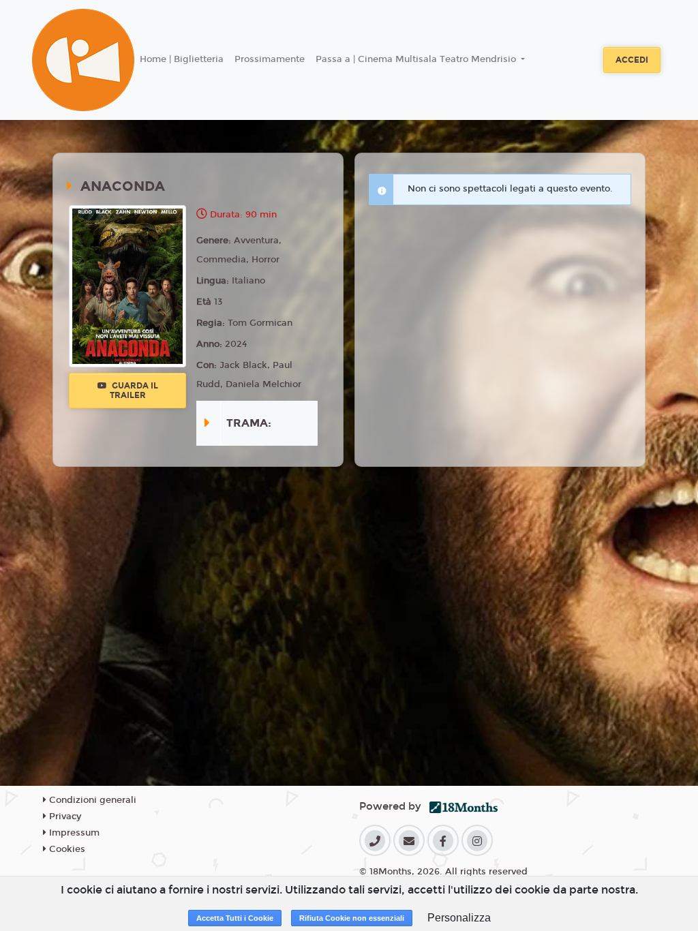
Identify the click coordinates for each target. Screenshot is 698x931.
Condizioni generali (91, 800)
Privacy (63, 816)
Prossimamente (269, 59)
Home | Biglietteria (182, 59)
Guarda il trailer (134, 390)
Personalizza (459, 918)
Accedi (632, 60)
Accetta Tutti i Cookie (234, 918)
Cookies (65, 849)
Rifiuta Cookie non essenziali (351, 918)
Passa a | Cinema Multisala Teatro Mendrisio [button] (417, 59)
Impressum (73, 832)
